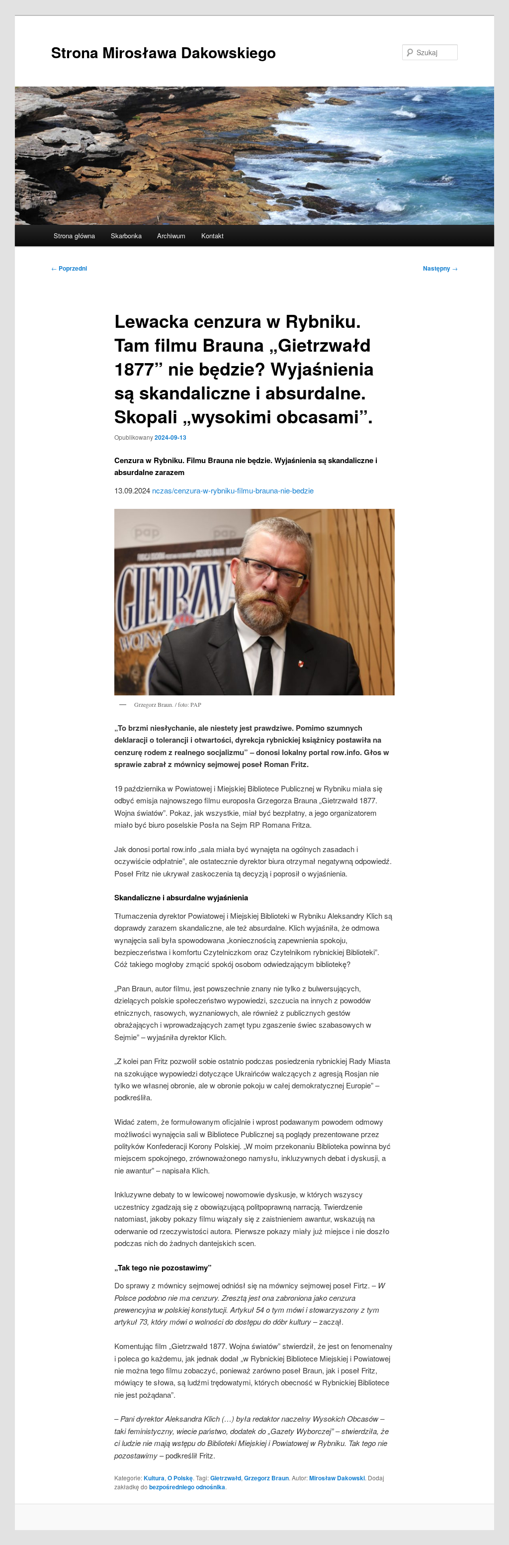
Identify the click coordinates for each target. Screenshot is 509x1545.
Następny (440, 268)
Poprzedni (69, 268)
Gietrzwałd (225, 1477)
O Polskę (180, 1477)
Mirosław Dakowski (337, 1477)
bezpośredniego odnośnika (187, 1486)
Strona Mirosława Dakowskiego (163, 52)
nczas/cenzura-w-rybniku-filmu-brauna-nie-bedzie (233, 490)
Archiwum (171, 235)
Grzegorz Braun (266, 1477)
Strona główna (74, 235)
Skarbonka (126, 235)
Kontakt (212, 235)
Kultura (154, 1477)
